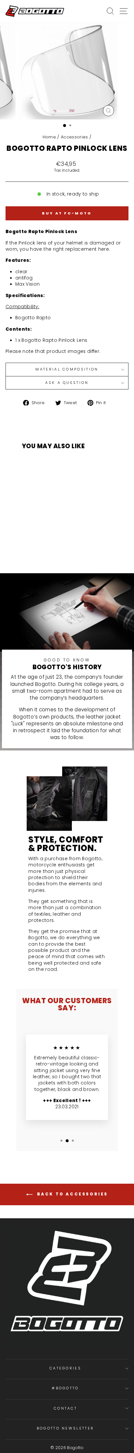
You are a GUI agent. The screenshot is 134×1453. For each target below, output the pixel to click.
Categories (65, 1368)
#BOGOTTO (65, 1388)
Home (49, 137)
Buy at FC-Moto (67, 213)
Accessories (74, 137)
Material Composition (66, 369)
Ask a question (66, 382)
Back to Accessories (71, 1194)
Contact (65, 1408)
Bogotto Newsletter (65, 1428)
